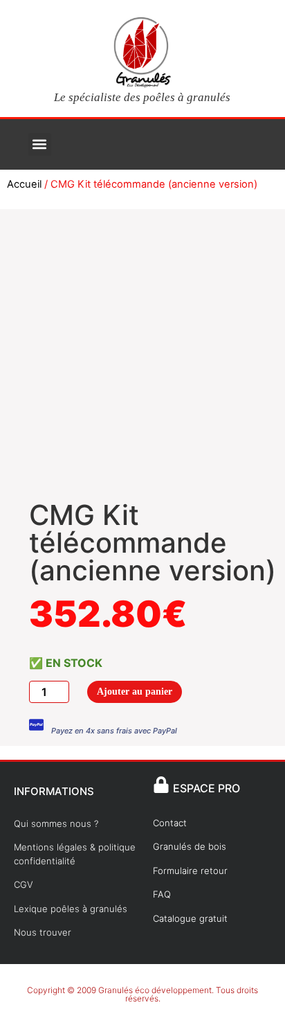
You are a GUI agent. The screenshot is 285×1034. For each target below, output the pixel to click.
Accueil (24, 184)
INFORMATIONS (54, 791)
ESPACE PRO (206, 788)
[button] (39, 144)
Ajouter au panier (134, 691)
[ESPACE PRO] (161, 784)
